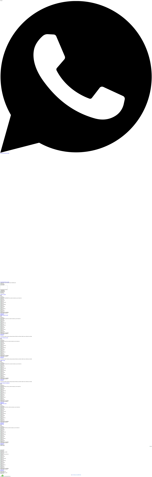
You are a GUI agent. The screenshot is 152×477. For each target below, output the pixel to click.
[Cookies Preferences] (2, 476)
